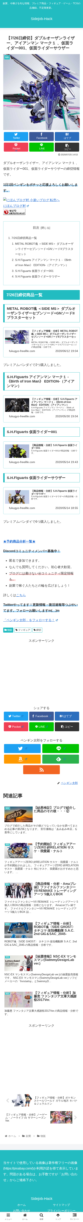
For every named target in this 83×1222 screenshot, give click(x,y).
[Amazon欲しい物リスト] (22, 759)
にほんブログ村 (14, 206)
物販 (9, 630)
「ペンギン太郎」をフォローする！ (29, 620)
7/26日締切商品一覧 (24, 237)
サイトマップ (61, 1204)
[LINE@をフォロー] (60, 748)
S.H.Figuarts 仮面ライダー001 (34, 270)
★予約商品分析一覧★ (19, 541)
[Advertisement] (41, 1057)
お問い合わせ (21, 1210)
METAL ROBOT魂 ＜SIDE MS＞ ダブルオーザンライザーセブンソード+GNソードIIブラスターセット (44, 249)
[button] (74, 674)
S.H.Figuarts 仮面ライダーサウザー (37, 276)
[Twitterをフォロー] (22, 748)
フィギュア (24, 630)
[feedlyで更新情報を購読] (60, 759)
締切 (38, 630)
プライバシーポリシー (61, 1210)
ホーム (21, 1204)
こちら (21, 595)
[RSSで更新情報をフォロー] (41, 769)
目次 (36, 227)
